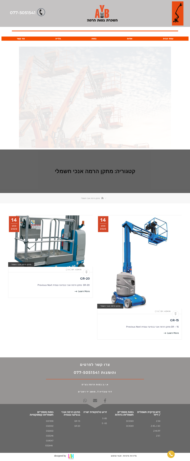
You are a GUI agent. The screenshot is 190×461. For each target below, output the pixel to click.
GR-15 (174, 320)
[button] (171, 454)
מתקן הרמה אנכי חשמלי (21, 264)
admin (76, 270)
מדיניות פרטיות (130, 455)
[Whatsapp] (85, 400)
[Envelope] (95, 400)
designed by (60, 455)
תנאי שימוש (116, 455)
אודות (129, 38)
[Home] (103, 198)
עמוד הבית (168, 38)
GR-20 (85, 278)
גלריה (58, 38)
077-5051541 (22, 12)
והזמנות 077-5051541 (95, 372)
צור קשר (21, 38)
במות (93, 38)
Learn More (83, 291)
